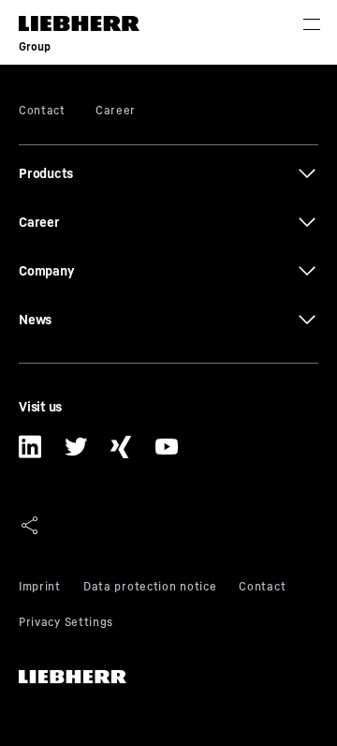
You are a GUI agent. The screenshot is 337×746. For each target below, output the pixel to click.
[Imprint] (40, 588)
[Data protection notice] (149, 588)
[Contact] (262, 588)
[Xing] (121, 453)
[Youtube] (167, 453)
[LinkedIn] (30, 453)
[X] (76, 453)
